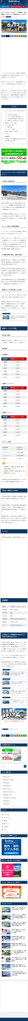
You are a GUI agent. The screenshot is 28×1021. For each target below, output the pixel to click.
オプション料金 (11, 129)
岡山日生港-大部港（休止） (9, 791)
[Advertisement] (14, 53)
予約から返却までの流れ (11, 131)
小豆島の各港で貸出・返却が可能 (15, 118)
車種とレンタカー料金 (11, 123)
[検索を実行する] (25, 766)
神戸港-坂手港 (6, 803)
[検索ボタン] (26, 1)
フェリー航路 (6, 814)
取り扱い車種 (11, 125)
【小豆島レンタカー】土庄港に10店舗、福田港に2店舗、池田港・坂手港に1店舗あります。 (18, 673)
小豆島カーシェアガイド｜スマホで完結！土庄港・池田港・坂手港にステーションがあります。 (18, 692)
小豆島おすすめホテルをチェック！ (18, 6)
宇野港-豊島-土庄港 (7, 794)
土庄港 (11, 729)
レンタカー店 (8, 16)
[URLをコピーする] (25, 36)
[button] (3, 36)
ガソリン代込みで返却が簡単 (14, 116)
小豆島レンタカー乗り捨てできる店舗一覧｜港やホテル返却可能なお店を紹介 (18, 317)
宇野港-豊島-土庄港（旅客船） (9, 797)
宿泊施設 (5, 820)
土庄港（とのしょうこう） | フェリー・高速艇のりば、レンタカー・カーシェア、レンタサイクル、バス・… (18, 702)
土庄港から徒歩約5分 (13, 114)
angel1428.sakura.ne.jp (16, 625)
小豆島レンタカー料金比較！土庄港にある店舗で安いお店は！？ (18, 682)
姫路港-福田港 (6, 800)
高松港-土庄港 (6, 776)
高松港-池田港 (6, 782)
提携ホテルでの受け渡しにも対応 (15, 120)
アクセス (7, 134)
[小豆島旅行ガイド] (14, 1)
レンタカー (16, 729)
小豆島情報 (5, 826)
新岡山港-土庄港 (6, 788)
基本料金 (10, 127)
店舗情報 (7, 136)
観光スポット (6, 823)
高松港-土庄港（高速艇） (8, 779)
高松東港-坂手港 (6, 785)
